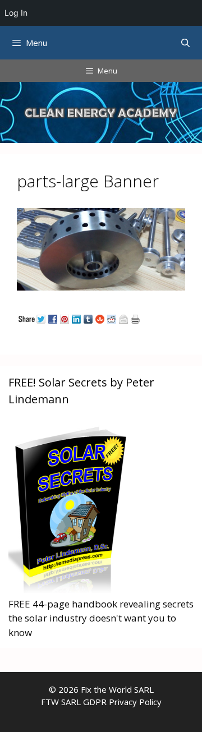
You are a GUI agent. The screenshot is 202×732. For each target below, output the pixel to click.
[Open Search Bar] (185, 42)
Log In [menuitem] (15, 12)
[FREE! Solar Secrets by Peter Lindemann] (69, 589)
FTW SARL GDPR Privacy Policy (101, 701)
